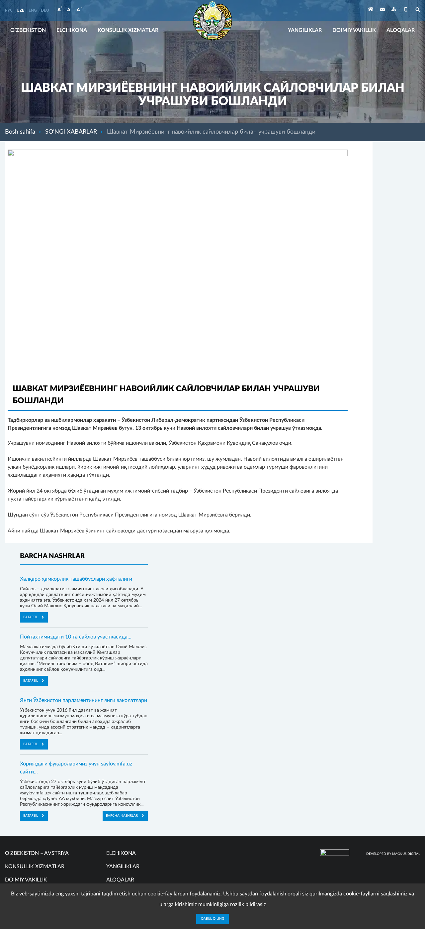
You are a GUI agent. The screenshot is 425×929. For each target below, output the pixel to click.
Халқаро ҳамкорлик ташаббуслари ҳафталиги (76, 579)
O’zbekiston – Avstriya (37, 853)
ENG (33, 10)
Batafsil (30, 617)
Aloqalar (400, 30)
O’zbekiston (28, 30)
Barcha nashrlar (122, 815)
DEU (45, 10)
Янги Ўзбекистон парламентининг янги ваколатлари (83, 700)
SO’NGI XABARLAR (71, 132)
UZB (21, 10)
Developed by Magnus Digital (393, 854)
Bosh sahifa (20, 132)
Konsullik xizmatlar (128, 30)
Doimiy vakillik (354, 30)
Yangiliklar (305, 30)
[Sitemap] (393, 10)
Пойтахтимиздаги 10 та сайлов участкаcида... (75, 636)
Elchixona (71, 30)
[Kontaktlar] (382, 10)
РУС (9, 10)
